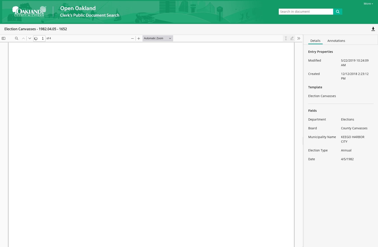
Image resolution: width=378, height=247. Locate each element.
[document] (341, 141)
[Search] (337, 12)
